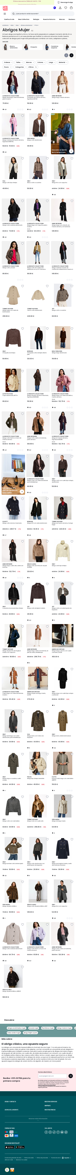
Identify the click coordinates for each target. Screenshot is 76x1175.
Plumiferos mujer (48, 1028)
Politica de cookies (29, 1157)
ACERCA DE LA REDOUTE (11, 1110)
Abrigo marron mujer (64, 1028)
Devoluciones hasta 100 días (27, 4)
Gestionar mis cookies (21, 1160)
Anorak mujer (33, 1028)
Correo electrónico (45, 1072)
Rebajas (36, 19)
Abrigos (36, 25)
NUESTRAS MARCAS (50, 1110)
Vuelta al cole (9, 19)
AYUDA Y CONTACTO (10, 1101)
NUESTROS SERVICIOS (51, 1101)
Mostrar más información (38, 1119)
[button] (71, 7)
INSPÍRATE (48, 1105)
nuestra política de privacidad (47, 1085)
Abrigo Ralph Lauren (30, 1033)
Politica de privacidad (42, 1157)
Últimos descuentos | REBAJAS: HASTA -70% (27, 1)
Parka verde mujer (14, 1033)
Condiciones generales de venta (13, 1157)
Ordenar (7, 62)
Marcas (62, 19)
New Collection (23, 19)
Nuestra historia (49, 19)
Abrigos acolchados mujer (17, 1028)
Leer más (5, 41)
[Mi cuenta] (60, 7)
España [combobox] (66, 1158)
